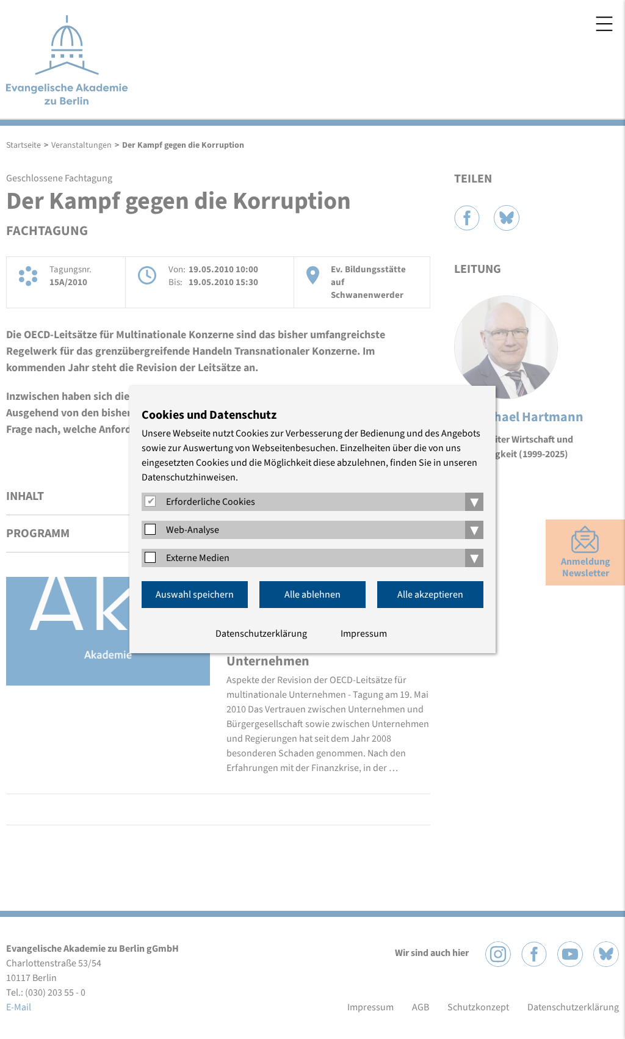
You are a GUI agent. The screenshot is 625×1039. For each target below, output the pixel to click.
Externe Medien (197, 558)
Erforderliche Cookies (210, 502)
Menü (604, 23)
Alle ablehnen (312, 594)
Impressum (364, 633)
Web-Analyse (192, 530)
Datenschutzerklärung (261, 633)
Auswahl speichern (195, 594)
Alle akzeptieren (430, 594)
